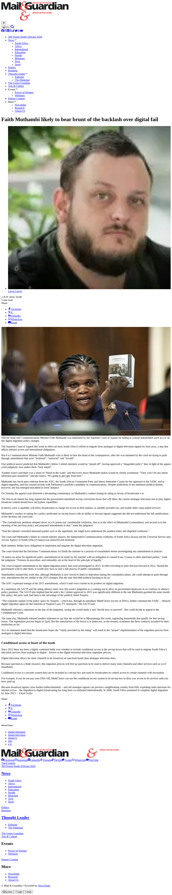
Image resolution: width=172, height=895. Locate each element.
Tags (3, 763)
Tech (10, 798)
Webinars (13, 853)
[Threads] (10, 31)
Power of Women (17, 850)
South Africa (15, 780)
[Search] (12, 27)
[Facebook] (2, 31)
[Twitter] (16, 31)
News (5, 773)
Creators (10, 763)
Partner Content (9, 859)
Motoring (13, 795)
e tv (10, 744)
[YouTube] (21, 31)
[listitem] (7, 760)
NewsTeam (44, 885)
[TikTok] (13, 31)
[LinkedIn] (8, 31)
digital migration (16, 732)
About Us (13, 879)
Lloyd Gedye (15, 291)
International (14, 786)
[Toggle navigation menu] (3, 23)
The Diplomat (15, 827)
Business (6, 810)
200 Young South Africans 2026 (18, 766)
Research (13, 876)
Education (13, 789)
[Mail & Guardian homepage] (86, 11)
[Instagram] (5, 31)
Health (11, 792)
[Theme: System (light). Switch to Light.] (6, 27)
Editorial (12, 824)
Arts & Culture (9, 836)
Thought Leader (15, 817)
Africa (11, 783)
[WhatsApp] (18, 31)
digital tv (12, 738)
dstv (10, 741)
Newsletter (13, 873)
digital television (16, 735)
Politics (5, 807)
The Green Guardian (12, 833)
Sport (11, 801)
